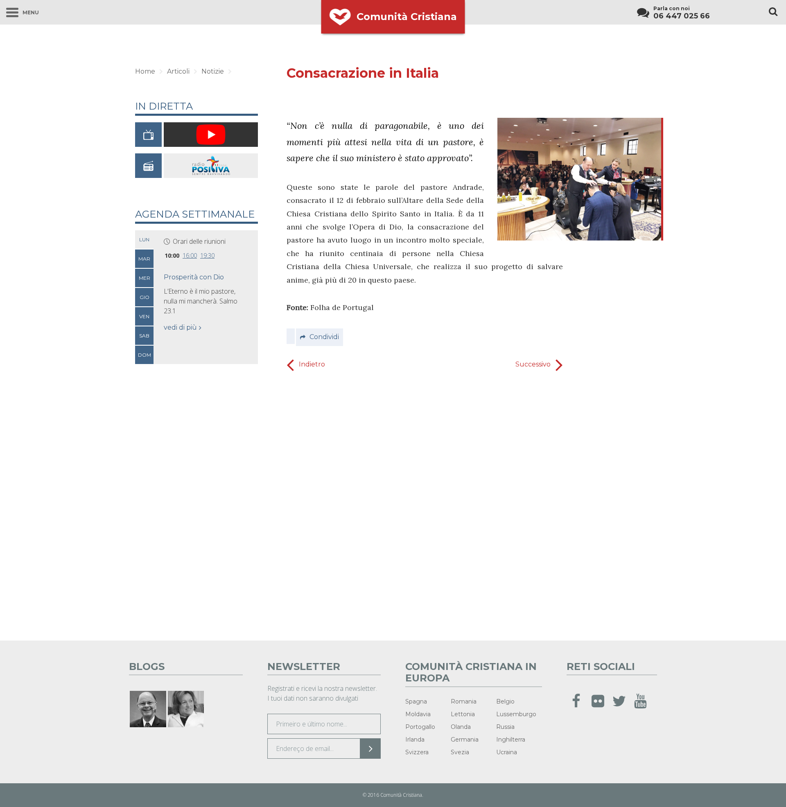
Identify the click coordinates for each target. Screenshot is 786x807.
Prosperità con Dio (194, 277)
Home (145, 71)
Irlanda (415, 739)
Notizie (212, 71)
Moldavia (418, 714)
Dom (144, 355)
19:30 (207, 255)
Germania (465, 739)
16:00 (190, 255)
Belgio (505, 701)
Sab (144, 336)
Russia (505, 727)
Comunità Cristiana (407, 16)
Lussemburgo (516, 714)
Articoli (178, 71)
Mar (144, 259)
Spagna (416, 701)
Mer (144, 278)
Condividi (324, 337)
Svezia (460, 752)
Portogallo (420, 727)
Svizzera (417, 752)
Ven (144, 316)
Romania (464, 701)
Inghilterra (510, 739)
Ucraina (506, 752)
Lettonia (463, 714)
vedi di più (180, 327)
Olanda (461, 727)
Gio (144, 297)
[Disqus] (425, 503)
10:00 (172, 255)
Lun (144, 239)
